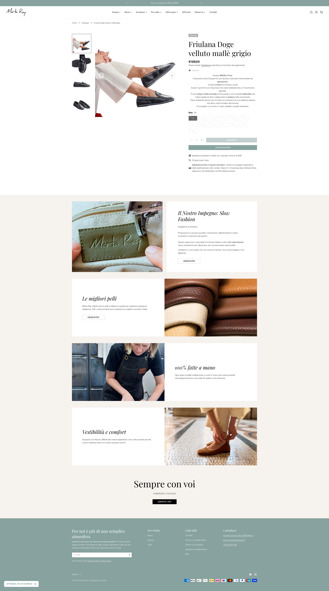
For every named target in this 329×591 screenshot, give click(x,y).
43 (214, 125)
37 (215, 119)
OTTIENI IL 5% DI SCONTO (19, 584)
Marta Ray (83, 580)
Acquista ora (222, 147)
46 (245, 125)
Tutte (150, 544)
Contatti (189, 535)
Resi (187, 554)
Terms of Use (93, 561)
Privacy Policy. (105, 561)
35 (194, 119)
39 (235, 119)
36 (205, 119)
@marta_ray (164, 501)
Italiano (75, 574)
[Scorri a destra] (172, 75)
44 (224, 125)
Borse (150, 535)
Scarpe (151, 540)
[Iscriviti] (129, 555)
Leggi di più (189, 261)
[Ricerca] (311, 12)
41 (194, 125)
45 (235, 125)
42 (204, 125)
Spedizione (206, 65)
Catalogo (85, 23)
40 (246, 119)
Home (74, 23)
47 (194, 132)
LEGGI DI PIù (93, 317)
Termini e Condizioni (194, 544)
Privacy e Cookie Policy (195, 540)
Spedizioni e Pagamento (196, 549)
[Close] (35, 584)
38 (225, 119)
